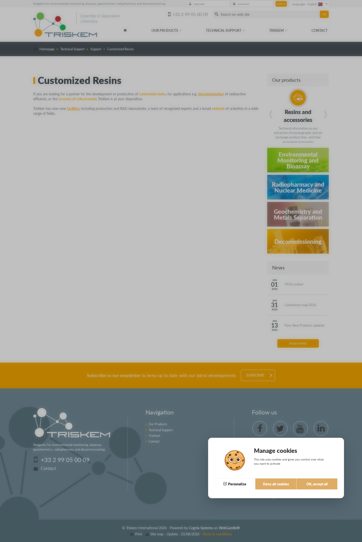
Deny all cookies (276, 483)
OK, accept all (317, 483)
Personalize (237, 483)
